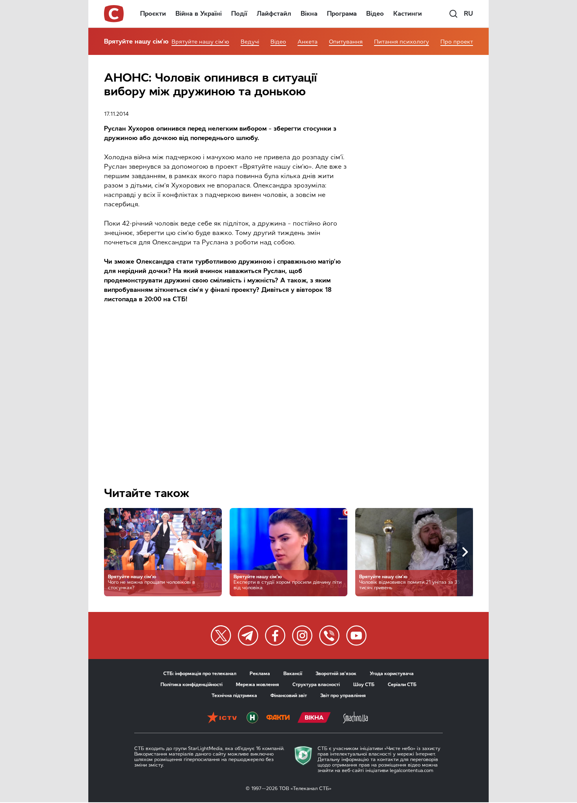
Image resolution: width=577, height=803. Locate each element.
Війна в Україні (198, 13)
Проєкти (153, 13)
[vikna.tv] (314, 718)
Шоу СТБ (363, 684)
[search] (453, 14)
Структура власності (316, 684)
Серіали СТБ (402, 684)
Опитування (346, 41)
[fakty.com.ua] (278, 718)
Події (239, 13)
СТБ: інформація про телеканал (199, 673)
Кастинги (407, 13)
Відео (375, 13)
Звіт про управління (343, 695)
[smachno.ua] (355, 718)
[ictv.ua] (222, 718)
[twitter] (221, 635)
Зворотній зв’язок (336, 673)
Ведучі (250, 41)
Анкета (308, 41)
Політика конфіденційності (192, 684)
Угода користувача (392, 673)
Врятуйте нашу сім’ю (136, 41)
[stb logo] (114, 13)
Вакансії (292, 673)
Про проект (456, 41)
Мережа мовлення (257, 684)
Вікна (309, 13)
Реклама (260, 673)
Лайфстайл (274, 13)
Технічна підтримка (234, 695)
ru (468, 13)
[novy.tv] (252, 718)
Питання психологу (401, 41)
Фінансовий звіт (288, 695)
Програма (342, 13)
